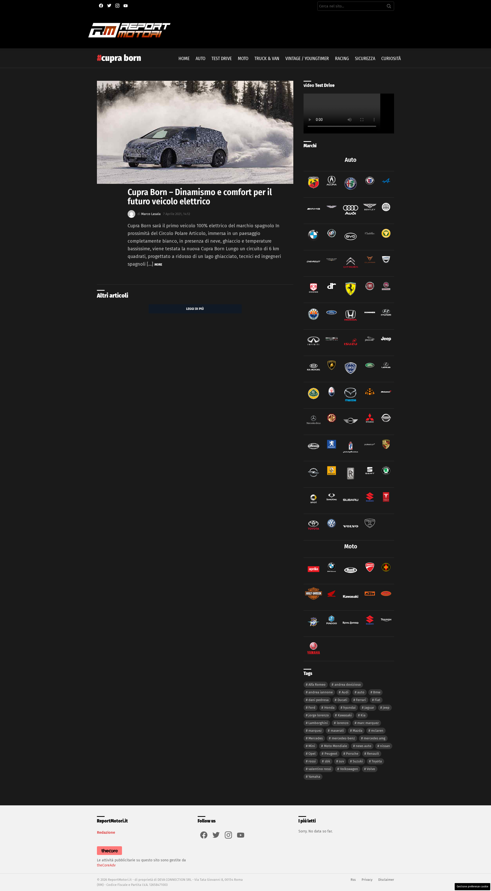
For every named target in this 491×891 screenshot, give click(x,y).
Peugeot (331, 753)
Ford (311, 707)
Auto (200, 58)
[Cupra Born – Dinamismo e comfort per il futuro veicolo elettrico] (195, 132)
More (158, 264)
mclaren (377, 730)
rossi (312, 761)
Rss (353, 880)
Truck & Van (266, 58)
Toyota (377, 761)
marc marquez (368, 723)
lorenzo (343, 723)
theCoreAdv (106, 865)
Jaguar (369, 707)
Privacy (367, 880)
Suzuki (358, 761)
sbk (327, 761)
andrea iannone (320, 692)
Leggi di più (195, 309)
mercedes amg (374, 738)
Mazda (357, 730)
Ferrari (361, 700)
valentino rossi (319, 769)
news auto (363, 746)
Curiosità (391, 58)
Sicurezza (365, 58)
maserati (337, 730)
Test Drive (221, 58)
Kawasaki (345, 715)
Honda (329, 707)
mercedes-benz (343, 738)
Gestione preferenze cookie (472, 886)
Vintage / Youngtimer (307, 58)
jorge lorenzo (318, 715)
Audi (345, 692)
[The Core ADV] (109, 855)
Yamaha (314, 777)
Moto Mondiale (335, 746)
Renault (373, 753)
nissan (385, 746)
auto (360, 692)
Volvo (371, 769)
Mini (311, 746)
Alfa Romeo (317, 684)
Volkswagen (349, 769)
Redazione (106, 832)
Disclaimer (386, 880)
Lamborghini (318, 723)
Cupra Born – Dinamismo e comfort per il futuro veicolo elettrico (200, 197)
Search (389, 7)
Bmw (376, 692)
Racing (342, 58)
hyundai (349, 707)
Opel (312, 753)
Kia (363, 715)
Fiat (377, 700)
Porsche (352, 753)
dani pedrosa (318, 700)
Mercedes (315, 738)
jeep (386, 707)
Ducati (342, 700)
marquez (315, 730)
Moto (243, 58)
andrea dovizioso (347, 684)
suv (341, 761)
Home (183, 58)
